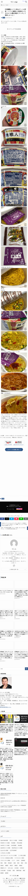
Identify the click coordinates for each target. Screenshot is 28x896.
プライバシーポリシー (14, 881)
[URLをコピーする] (26, 519)
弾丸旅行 (10, 863)
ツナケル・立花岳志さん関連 (7, 858)
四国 (5, 863)
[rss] (16, 875)
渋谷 (26, 863)
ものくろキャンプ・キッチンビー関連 (8, 855)
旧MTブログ (16, 878)
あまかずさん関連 (4, 850)
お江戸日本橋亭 (13, 850)
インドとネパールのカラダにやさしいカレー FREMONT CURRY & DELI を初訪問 (13, 806)
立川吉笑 (16, 868)
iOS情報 (20, 840)
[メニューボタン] (2, 2)
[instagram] (14, 875)
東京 (18, 863)
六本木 (17, 860)
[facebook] (10, 875)
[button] (2, 519)
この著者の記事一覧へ (14, 569)
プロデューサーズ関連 (5, 860)
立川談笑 (9, 870)
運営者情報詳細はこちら (5, 707)
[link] (14, 566)
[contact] (17, 875)
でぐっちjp (14, 2)
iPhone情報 (19, 842)
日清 (4, 17)
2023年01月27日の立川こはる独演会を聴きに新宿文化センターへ (13, 801)
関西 (24, 870)
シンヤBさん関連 (22, 855)
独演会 (2, 865)
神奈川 (11, 865)
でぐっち (14, 549)
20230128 (2, 798)
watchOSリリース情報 (5, 848)
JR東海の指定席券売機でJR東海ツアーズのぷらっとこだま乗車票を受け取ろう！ (13, 794)
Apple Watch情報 (4, 840)
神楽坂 (16, 865)
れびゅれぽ (5, 880)
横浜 (22, 863)
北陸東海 (23, 860)
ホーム (4, 878)
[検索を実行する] (26, 668)
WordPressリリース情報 (17, 848)
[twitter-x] (12, 875)
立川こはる (10, 868)
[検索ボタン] (26, 2)
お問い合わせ (17, 880)
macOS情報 (13, 845)
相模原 (6, 865)
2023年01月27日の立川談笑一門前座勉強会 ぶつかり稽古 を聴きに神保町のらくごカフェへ (13, 810)
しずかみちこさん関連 (5, 853)
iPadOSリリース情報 (5, 842)
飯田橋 (2, 873)
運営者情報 (23, 878)
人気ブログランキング (18, 444)
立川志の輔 (3, 870)
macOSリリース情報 (5, 845)
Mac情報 (20, 845)
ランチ (13, 860)
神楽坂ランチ (3, 868)
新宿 (15, 863)
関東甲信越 (18, 870)
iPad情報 (13, 842)
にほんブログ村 (8, 444)
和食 (1, 863)
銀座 (14, 870)
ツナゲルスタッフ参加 (19, 858)
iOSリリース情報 (13, 840)
